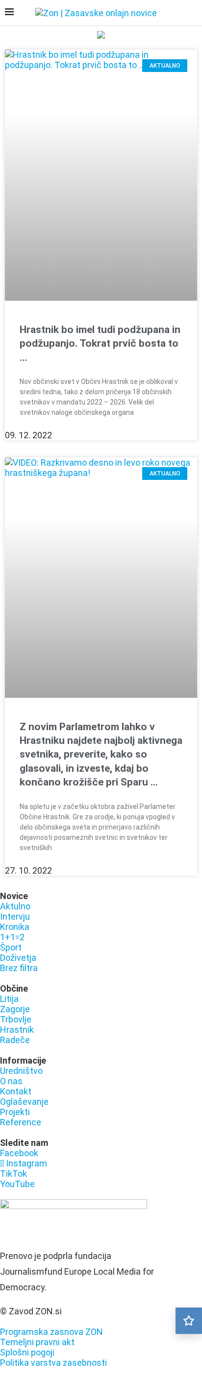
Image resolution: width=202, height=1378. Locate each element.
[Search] (192, 14)
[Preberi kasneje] (189, 1320)
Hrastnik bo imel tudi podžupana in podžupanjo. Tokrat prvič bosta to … (100, 343)
